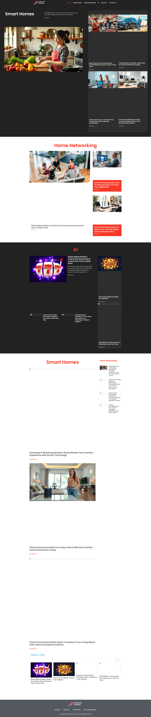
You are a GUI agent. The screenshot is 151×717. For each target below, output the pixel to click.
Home (69, 3)
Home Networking (90, 3)
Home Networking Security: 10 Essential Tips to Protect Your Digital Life (107, 184)
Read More (46, 17)
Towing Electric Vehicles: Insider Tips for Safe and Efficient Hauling (132, 64)
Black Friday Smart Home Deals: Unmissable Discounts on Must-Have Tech (102, 64)
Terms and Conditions (90, 709)
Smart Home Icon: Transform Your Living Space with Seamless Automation (101, 121)
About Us (104, 3)
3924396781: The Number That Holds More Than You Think (109, 343)
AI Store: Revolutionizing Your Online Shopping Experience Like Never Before (114, 408)
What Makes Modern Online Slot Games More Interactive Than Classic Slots (57, 226)
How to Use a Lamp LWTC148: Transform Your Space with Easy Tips (50, 317)
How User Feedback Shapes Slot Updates (109, 298)
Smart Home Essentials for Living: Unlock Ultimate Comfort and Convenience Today (61, 548)
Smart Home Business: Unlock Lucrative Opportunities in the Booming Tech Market (129, 121)
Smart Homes (77, 3)
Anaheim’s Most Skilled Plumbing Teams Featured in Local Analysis (86, 677)
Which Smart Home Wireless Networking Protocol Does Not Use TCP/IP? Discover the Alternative (115, 384)
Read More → (33, 459)
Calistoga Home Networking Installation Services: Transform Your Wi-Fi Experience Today (114, 370)
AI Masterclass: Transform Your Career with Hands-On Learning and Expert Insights (83, 318)
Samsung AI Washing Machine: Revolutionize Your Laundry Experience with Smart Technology (61, 454)
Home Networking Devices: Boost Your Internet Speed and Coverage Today (106, 229)
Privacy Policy (77, 709)
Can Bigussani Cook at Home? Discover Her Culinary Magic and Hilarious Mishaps (61, 14)
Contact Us (112, 3)
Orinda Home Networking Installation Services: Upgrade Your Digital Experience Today (114, 396)
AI (98, 3)
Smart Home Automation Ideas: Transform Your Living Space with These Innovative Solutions (62, 643)
